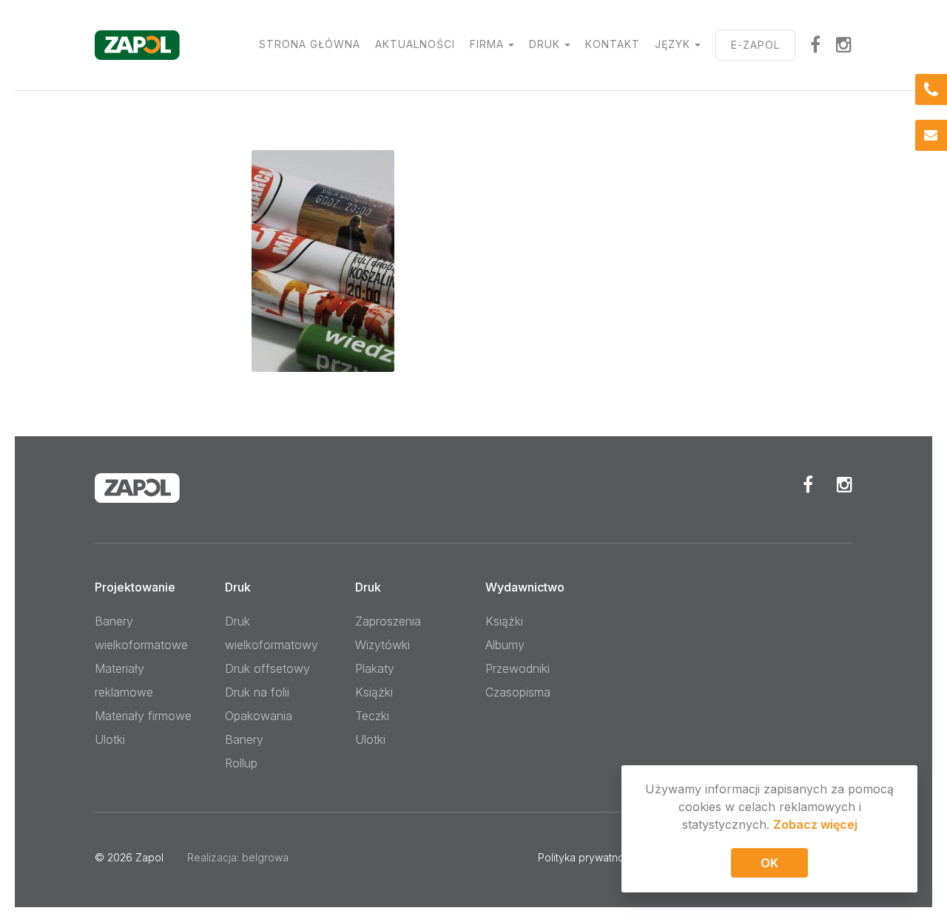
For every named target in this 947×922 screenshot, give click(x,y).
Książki (374, 692)
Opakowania (258, 715)
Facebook (808, 484)
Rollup (241, 763)
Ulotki (110, 739)
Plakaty (374, 668)
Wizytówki (382, 644)
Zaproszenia (388, 621)
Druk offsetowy (267, 668)
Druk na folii (257, 692)
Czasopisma (517, 692)
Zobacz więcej (815, 824)
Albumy (505, 644)
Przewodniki (517, 668)
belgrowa (265, 857)
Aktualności (415, 44)
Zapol (149, 857)
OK (769, 862)
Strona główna (309, 44)
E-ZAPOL (755, 44)
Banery (244, 739)
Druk (544, 44)
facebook (815, 44)
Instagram (844, 44)
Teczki (372, 715)
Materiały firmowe (143, 715)
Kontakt (612, 44)
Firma (487, 44)
